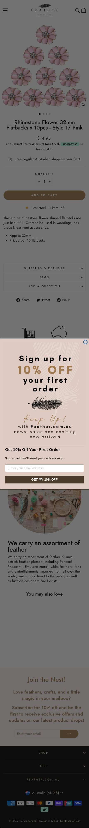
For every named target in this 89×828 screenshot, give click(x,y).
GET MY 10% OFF (44, 479)
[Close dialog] (85, 342)
